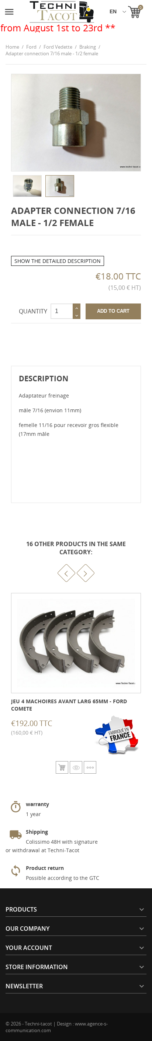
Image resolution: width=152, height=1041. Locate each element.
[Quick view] (76, 767)
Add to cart (113, 311)
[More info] (90, 767)
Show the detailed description (57, 260)
